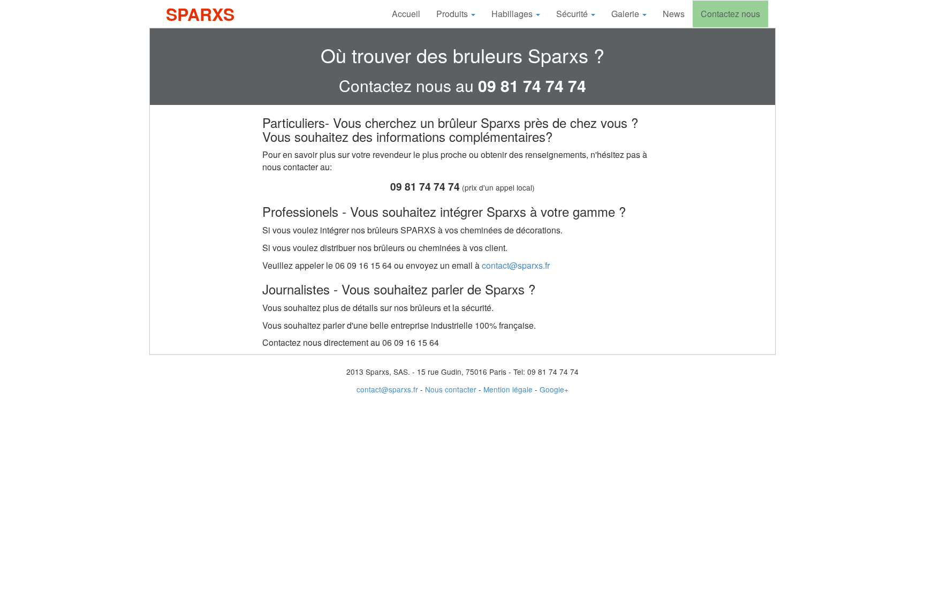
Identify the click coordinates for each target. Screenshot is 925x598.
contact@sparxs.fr (516, 265)
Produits (453, 13)
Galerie (626, 13)
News (674, 13)
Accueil (406, 13)
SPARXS (200, 14)
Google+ (554, 389)
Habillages (513, 13)
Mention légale (508, 389)
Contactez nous (730, 13)
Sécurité (573, 13)
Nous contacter (450, 389)
